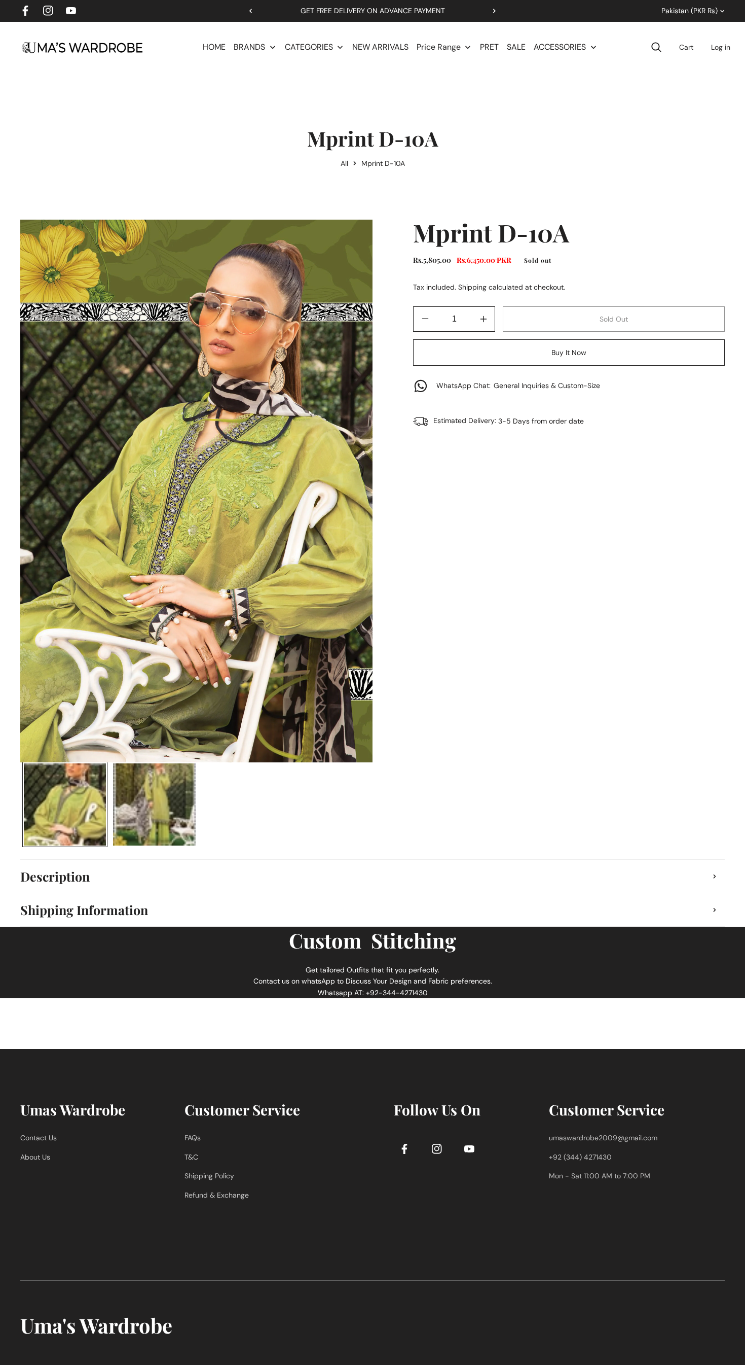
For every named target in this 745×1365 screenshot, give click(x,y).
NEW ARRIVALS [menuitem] (380, 47)
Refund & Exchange (216, 1195)
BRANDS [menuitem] (249, 47)
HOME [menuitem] (214, 47)
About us (35, 1157)
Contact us (38, 1137)
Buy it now (568, 352)
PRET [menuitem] (489, 47)
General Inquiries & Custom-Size (518, 385)
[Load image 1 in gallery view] (65, 804)
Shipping (472, 287)
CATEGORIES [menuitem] (309, 47)
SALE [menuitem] (516, 47)
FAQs (192, 1137)
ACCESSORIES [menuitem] (560, 47)
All (344, 163)
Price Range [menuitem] (439, 47)
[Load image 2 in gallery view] (154, 804)
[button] (491, 11)
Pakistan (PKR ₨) (689, 10)
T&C (191, 1157)
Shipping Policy (209, 1175)
